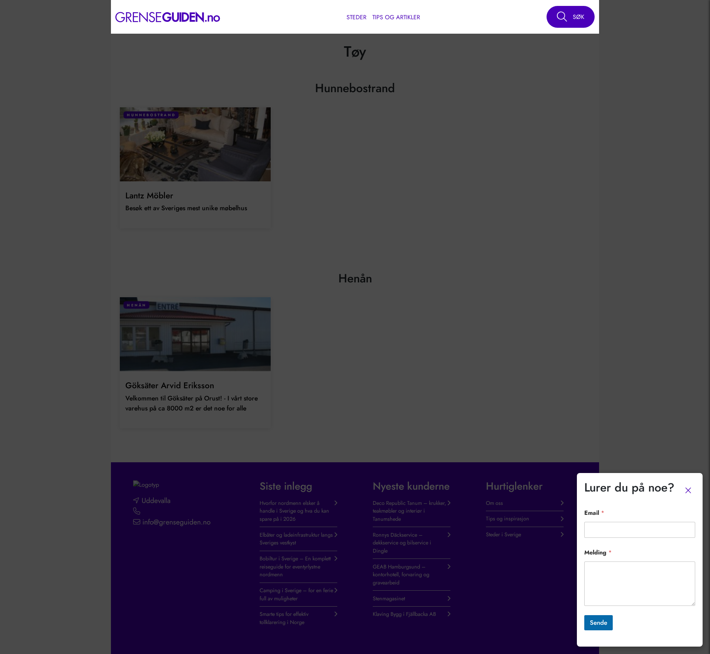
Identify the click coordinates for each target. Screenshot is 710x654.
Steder (356, 17)
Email (594, 512)
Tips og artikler (396, 17)
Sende (598, 622)
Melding (598, 552)
